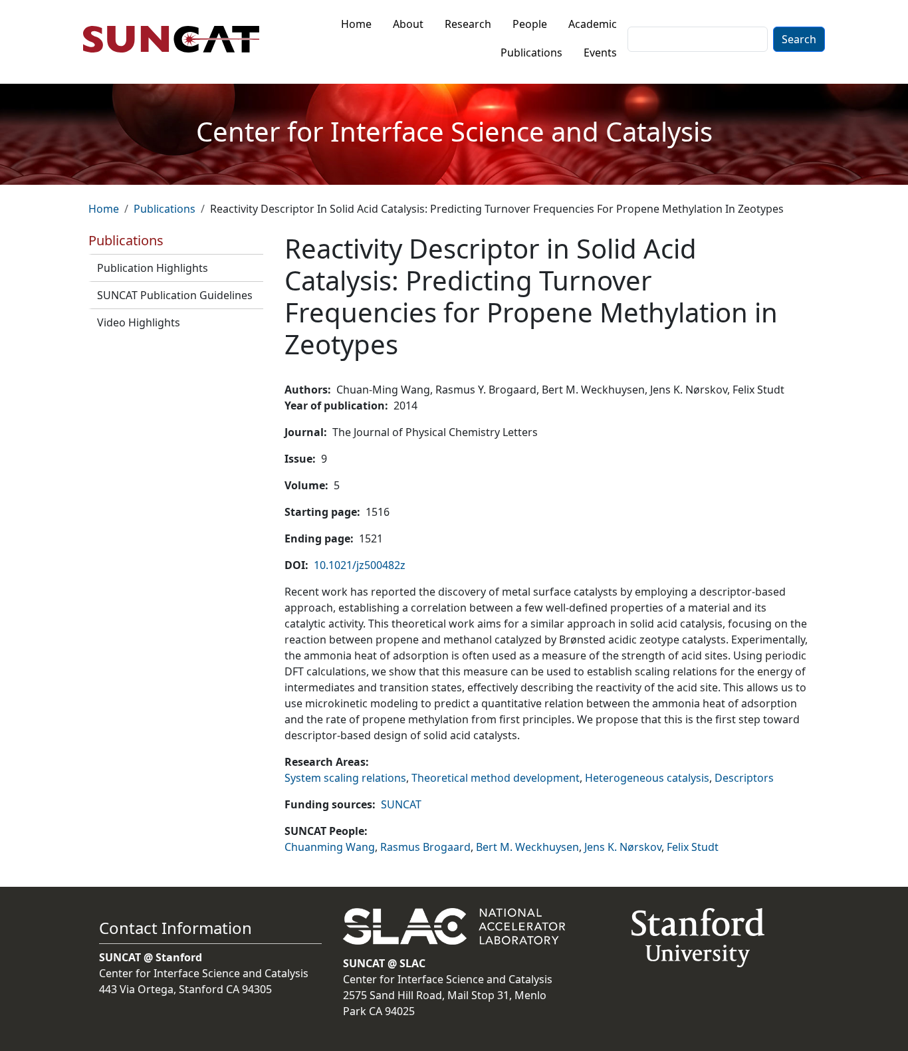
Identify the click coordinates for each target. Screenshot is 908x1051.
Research (468, 24)
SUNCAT (401, 804)
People (529, 24)
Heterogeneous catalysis (647, 777)
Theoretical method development (495, 777)
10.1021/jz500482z (359, 565)
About (408, 24)
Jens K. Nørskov (622, 847)
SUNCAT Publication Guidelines (175, 295)
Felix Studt (693, 847)
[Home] (176, 39)
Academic (592, 24)
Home (356, 24)
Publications (531, 52)
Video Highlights (138, 322)
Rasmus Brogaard (425, 847)
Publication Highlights (152, 268)
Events (600, 52)
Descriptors (744, 777)
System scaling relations (345, 777)
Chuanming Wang (329, 847)
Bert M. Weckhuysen (527, 847)
